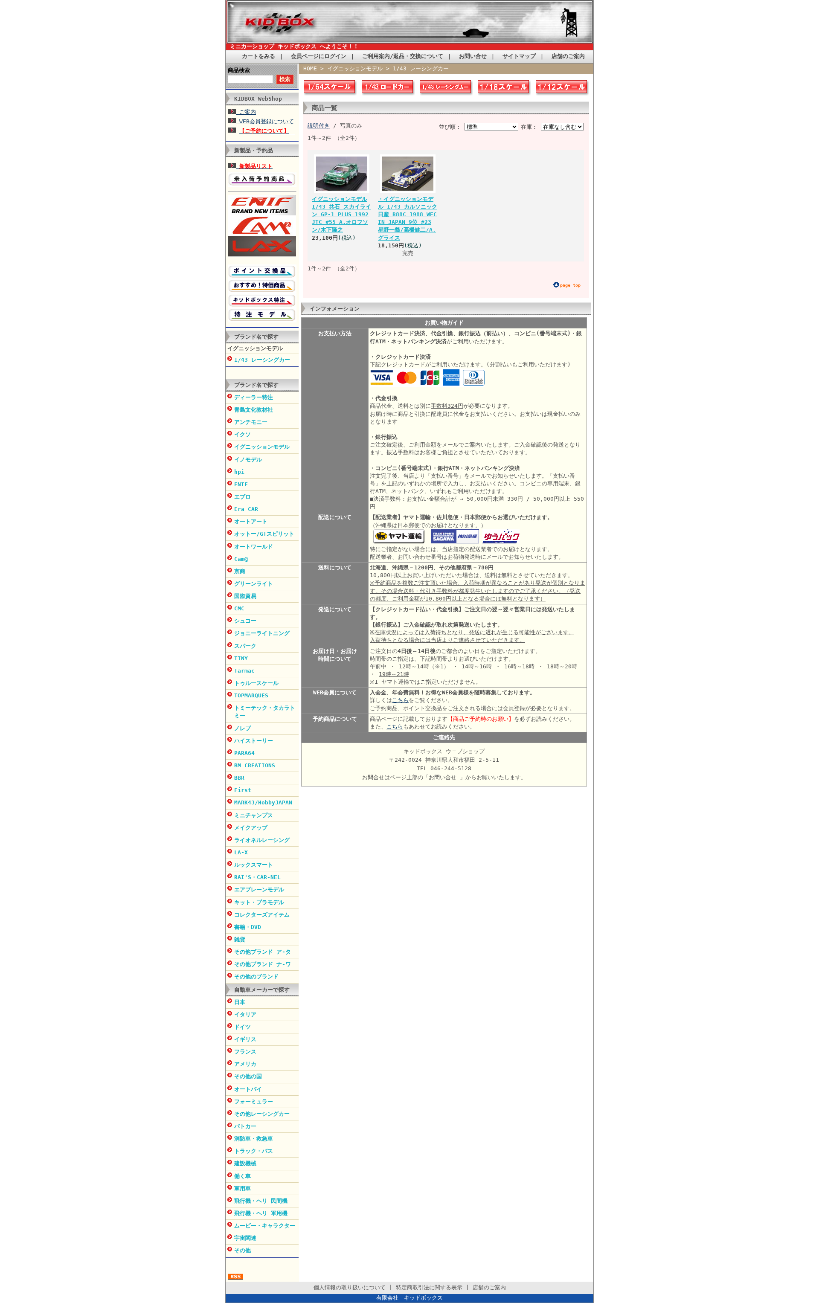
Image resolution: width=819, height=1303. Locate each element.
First (242, 790)
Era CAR (246, 509)
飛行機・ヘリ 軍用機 (261, 1213)
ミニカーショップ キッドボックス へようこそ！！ (294, 46)
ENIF (241, 484)
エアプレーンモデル (259, 889)
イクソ (242, 434)
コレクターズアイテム (262, 914)
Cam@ (241, 559)
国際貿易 (245, 596)
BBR (239, 778)
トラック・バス (253, 1151)
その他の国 (248, 1076)
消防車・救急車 (253, 1138)
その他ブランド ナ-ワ (262, 964)
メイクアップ (250, 827)
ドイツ (242, 1027)
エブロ (242, 496)
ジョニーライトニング (262, 633)
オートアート (250, 521)
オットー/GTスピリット (264, 534)
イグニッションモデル (255, 348)
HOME (310, 68)
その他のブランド (256, 976)
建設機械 (245, 1163)
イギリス (245, 1039)
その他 (242, 1250)
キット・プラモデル (259, 902)
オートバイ (248, 1089)
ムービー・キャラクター (264, 1225)
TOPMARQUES (251, 695)
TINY (241, 658)
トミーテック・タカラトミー (264, 712)
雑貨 (239, 939)
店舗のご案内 (568, 56)
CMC (239, 608)
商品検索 (239, 70)
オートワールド (253, 546)
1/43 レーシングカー (262, 360)
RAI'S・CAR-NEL (257, 877)
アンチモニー (250, 422)
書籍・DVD (247, 927)
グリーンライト (253, 583)
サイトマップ (519, 56)
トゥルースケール (256, 683)
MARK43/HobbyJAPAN (263, 802)
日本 (239, 1002)
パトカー (245, 1126)
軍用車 (242, 1188)
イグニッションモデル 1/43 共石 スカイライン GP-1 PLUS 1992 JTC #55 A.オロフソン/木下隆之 (341, 214)
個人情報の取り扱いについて (350, 1287)
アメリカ (245, 1064)
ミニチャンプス (253, 815)
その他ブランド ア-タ (262, 952)
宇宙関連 (245, 1238)
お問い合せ (473, 56)
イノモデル (248, 459)
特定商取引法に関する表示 (429, 1287)
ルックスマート (253, 865)
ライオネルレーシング (262, 840)
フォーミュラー (253, 1101)
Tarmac (244, 670)
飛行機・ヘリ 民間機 (261, 1201)
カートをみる (258, 56)
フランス (245, 1051)
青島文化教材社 (253, 409)
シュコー (245, 621)
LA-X (241, 852)
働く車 (242, 1176)
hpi (239, 472)
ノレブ (242, 728)
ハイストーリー (253, 740)
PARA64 (244, 753)
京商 (239, 571)
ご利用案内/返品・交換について (402, 56)
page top (570, 285)
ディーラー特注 (253, 397)
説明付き (319, 125)
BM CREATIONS (254, 765)
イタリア (245, 1014)
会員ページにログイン (318, 56)
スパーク (245, 646)
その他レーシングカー (262, 1114)
